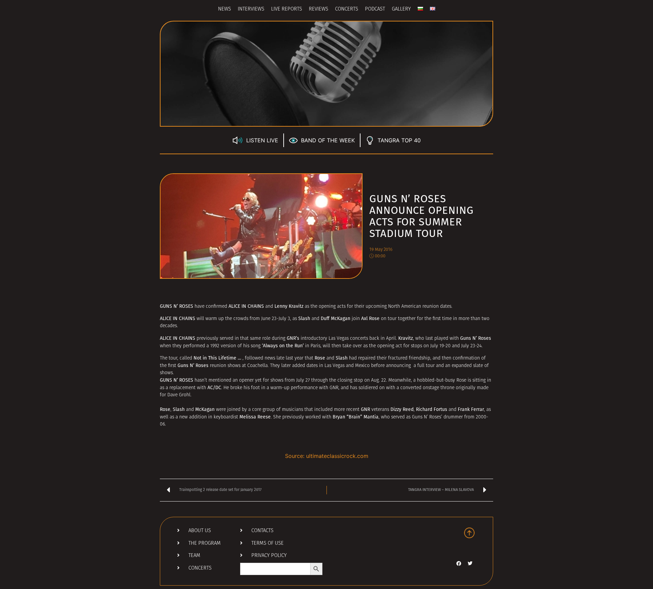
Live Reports (286, 9)
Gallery (401, 9)
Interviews (251, 9)
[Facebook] (459, 563)
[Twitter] (470, 563)
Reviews (318, 9)
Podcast (375, 9)
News (224, 9)
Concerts (346, 9)
